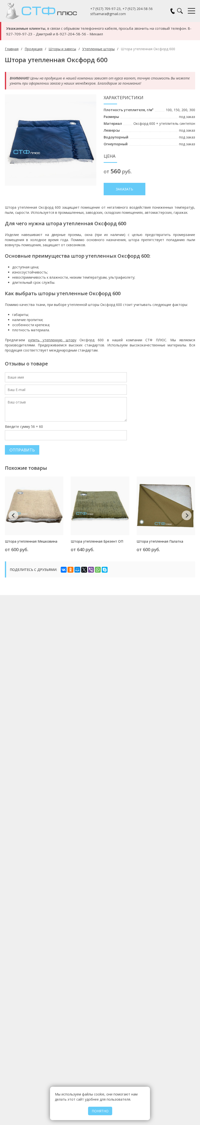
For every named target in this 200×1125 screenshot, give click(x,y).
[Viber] (91, 570)
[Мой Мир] (77, 570)
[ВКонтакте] (64, 570)
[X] (84, 570)
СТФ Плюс (47, 11)
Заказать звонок (173, 11)
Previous (13, 515)
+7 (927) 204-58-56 (137, 8)
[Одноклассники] (70, 570)
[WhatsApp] (98, 570)
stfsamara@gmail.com (108, 13)
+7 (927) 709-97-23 (105, 8)
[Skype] (105, 570)
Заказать (124, 189)
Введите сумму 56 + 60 (24, 426)
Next (186, 515)
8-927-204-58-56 (71, 33)
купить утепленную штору (52, 340)
